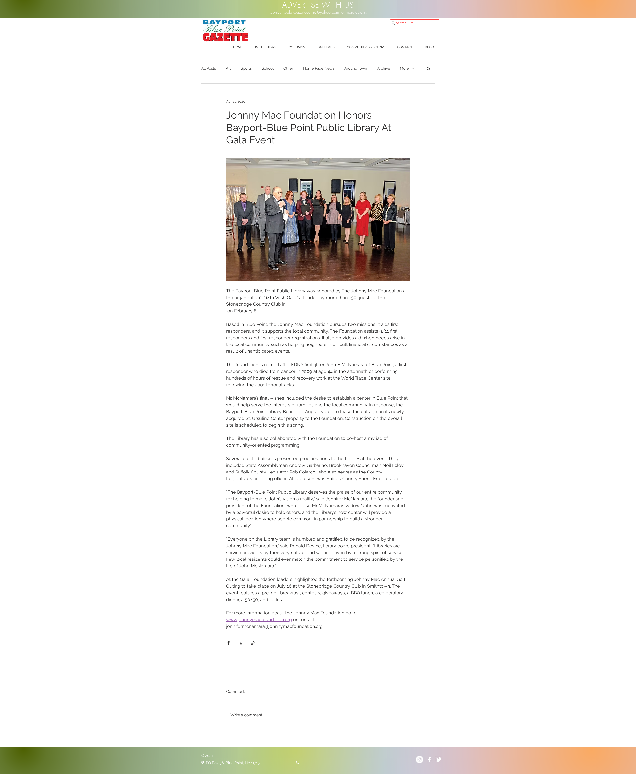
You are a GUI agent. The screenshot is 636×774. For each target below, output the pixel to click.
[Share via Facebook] (228, 643)
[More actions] (407, 101)
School (268, 68)
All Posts (208, 68)
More (404, 68)
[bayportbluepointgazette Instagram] (419, 759)
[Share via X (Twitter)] (240, 643)
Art (228, 68)
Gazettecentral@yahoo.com (316, 12)
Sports (246, 68)
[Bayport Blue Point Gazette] (429, 759)
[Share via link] (252, 643)
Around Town (355, 68)
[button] (265, 47)
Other (288, 68)
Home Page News (318, 68)
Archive (383, 68)
